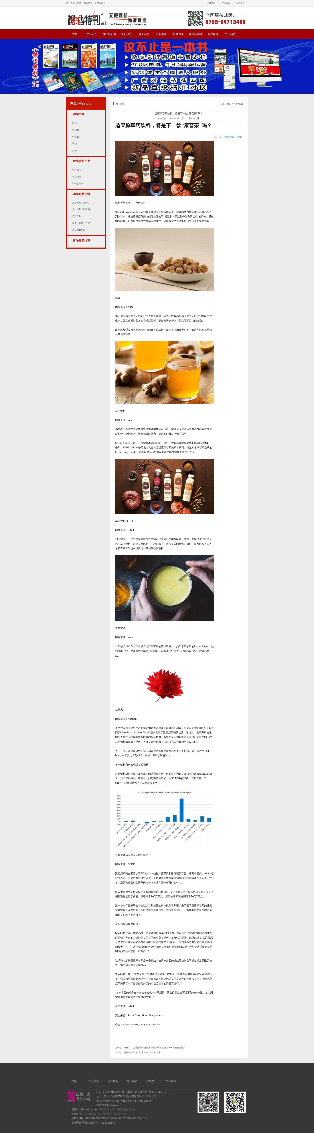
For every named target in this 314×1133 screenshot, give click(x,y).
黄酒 (74, 150)
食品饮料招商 (81, 160)
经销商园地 (195, 34)
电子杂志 (143, 34)
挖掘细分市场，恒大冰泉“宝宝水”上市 (142, 1052)
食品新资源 (120, 1113)
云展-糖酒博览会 (105, 1113)
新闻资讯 (178, 34)
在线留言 (226, 3)
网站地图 (151, 1096)
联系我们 (240, 3)
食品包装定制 (81, 240)
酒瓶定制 (76, 216)
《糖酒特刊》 (109, 34)
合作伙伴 (213, 34)
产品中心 (77, 104)
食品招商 (76, 176)
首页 (75, 34)
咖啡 (239, 137)
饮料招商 (76, 169)
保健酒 (75, 136)
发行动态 (126, 34)
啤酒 (74, 143)
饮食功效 (229, 137)
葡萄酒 (75, 129)
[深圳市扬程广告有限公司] (157, 11)
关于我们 (92, 34)
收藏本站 (211, 3)
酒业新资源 (90, 1113)
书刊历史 (230, 34)
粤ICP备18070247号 (91, 1109)
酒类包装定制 (81, 194)
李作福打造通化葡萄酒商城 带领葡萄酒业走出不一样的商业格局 (155, 1047)
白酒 (74, 123)
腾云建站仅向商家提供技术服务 (119, 1109)
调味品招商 (77, 183)
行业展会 (161, 34)
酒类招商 (78, 114)
